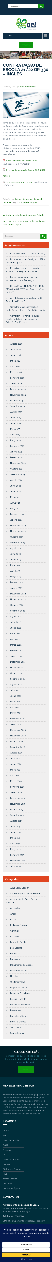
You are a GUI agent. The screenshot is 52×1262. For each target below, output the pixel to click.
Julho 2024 (15, 486)
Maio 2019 (15, 838)
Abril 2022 (15, 639)
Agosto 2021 (16, 684)
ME (4, 1135)
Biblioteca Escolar (18, 925)
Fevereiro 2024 (17, 514)
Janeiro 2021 (16, 724)
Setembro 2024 (17, 474)
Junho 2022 (15, 628)
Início (6, 1130)
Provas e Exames (18, 1022)
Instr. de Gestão (11, 1140)
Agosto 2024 (16, 480)
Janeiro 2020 (16, 792)
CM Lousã (7, 1183)
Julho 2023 (15, 554)
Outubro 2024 (16, 469)
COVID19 (14, 936)
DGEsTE (6, 1164)
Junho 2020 (16, 764)
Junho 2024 (15, 491)
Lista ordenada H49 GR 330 (19, 182)
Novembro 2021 (17, 667)
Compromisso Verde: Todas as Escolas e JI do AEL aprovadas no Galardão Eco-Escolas (22, 319)
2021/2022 (24, 202)
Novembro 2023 (18, 531)
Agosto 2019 (16, 821)
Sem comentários (27, 86)
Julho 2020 (15, 758)
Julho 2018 (15, 866)
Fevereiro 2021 (17, 719)
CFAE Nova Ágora (11, 1188)
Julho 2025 (15, 417)
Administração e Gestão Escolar (25, 893)
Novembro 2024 (18, 463)
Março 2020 (16, 781)
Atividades (15, 908)
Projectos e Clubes (19, 1016)
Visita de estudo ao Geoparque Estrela (23, 215)
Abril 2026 (15, 366)
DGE (5, 1154)
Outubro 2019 (16, 809)
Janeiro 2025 (16, 452)
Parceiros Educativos (20, 993)
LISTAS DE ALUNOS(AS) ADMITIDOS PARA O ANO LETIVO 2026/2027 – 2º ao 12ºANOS (25, 289)
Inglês (33, 202)
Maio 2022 (15, 633)
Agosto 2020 (16, 753)
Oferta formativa (17, 982)
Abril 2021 (15, 707)
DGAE (5, 1145)
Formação (15, 959)
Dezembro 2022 (18, 594)
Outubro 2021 (16, 673)
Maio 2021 (15, 701)
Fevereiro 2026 (17, 378)
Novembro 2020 (18, 736)
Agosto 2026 (16, 344)
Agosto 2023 (16, 548)
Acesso (26, 44)
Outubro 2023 (16, 537)
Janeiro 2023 (16, 588)
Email (26, 1069)
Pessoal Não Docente (20, 1005)
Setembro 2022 (17, 611)
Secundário (15, 1027)
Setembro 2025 (17, 406)
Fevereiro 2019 (17, 855)
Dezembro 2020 (18, 730)
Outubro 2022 (16, 605)
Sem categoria (17, 1033)
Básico (13, 919)
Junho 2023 (15, 559)
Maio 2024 (15, 497)
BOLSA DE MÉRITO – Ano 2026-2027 (27, 254)
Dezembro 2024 (18, 457)
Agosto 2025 (16, 412)
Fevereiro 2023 (17, 582)
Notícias (14, 976)
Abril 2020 (15, 775)
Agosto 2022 (16, 616)
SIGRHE (7, 176)
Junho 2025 (15, 423)
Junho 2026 (16, 355)
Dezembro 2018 (18, 860)
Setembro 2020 (17, 747)
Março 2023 (16, 577)
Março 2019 (15, 849)
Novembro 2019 (17, 804)
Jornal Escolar (10, 1178)
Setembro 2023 (17, 542)
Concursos (28, 199)
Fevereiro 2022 (17, 650)
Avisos (18, 199)
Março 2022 (16, 645)
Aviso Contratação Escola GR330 (22, 160)
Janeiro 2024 (16, 520)
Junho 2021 (15, 696)
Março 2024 (16, 508)
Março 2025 (15, 440)
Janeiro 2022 (16, 656)
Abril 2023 (15, 571)
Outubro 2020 (17, 741)
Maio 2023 (15, 565)
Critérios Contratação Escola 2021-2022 (25, 170)
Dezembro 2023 (18, 525)
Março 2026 (16, 372)
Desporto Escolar (18, 942)
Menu (9, 35)
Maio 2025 (15, 429)
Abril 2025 (15, 435)
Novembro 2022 (18, 599)
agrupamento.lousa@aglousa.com (27, 1220)
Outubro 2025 (16, 400)
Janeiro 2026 (16, 383)
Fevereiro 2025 (17, 446)
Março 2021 (15, 713)
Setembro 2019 (17, 815)
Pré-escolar (15, 1010)
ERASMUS (14, 953)
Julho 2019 (15, 826)
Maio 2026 (15, 361)
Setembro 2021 (17, 679)
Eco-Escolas (16, 948)
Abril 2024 (15, 503)
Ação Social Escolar (19, 888)
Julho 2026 (15, 349)
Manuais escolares (18, 970)
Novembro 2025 (18, 395)
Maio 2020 (15, 770)
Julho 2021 (15, 690)
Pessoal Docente (18, 999)
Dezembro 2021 (17, 662)
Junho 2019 (15, 832)
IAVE (5, 1174)
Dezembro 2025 (18, 389)
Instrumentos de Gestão (21, 965)
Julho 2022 (15, 622)
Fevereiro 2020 (17, 787)
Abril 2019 (15, 843)
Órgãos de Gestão (18, 987)
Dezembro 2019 (17, 798)
